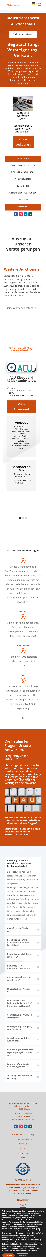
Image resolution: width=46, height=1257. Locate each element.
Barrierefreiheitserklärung (23, 1134)
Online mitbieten (23, 34)
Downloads (23, 1144)
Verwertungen (23, 179)
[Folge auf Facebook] (16, 214)
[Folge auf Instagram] (21, 214)
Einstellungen (13, 1248)
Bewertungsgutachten (23, 165)
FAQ (23, 1157)
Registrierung (23, 206)
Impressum (23, 1153)
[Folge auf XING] (30, 214)
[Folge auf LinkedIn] (25, 214)
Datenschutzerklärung (23, 1139)
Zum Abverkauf (21, 406)
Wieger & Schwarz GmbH (23, 115)
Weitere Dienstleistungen (23, 193)
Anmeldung (23, 158)
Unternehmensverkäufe (23, 172)
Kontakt (23, 1148)
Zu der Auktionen (23, 142)
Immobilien (23, 186)
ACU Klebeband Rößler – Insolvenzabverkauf (21, 349)
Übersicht (23, 200)
